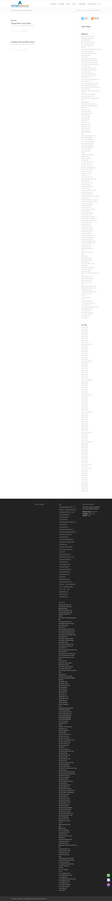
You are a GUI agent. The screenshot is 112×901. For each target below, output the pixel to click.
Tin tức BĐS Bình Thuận (87, 301)
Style (82, 284)
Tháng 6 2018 (84, 451)
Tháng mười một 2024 (86, 344)
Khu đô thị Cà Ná (85, 188)
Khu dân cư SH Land (86, 173)
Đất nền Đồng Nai (85, 119)
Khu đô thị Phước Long (86, 231)
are (74, 507)
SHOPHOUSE (84, 265)
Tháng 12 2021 (84, 393)
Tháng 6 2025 (84, 331)
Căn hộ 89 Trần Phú (63, 519)
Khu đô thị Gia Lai (85, 198)
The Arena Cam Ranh (86, 290)
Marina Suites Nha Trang (64, 579)
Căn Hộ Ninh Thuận (85, 72)
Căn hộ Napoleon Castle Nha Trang (89, 64)
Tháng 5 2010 (84, 488)
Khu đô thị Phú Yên (85, 224)
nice (60, 586)
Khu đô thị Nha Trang (86, 214)
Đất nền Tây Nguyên (86, 132)
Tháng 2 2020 (84, 426)
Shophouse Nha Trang (86, 276)
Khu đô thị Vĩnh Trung (86, 246)
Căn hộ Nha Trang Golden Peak (88, 70)
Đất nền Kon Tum (85, 122)
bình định (61, 509)
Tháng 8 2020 (84, 415)
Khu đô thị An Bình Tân (86, 177)
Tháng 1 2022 (84, 391)
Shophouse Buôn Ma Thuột (88, 267)
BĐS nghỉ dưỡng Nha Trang (87, 42)
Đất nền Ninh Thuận (86, 126)
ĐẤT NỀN (83, 107)
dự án (72, 556)
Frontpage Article (85, 151)
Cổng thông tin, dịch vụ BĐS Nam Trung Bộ (26, 898)
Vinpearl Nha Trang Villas (21, 23)
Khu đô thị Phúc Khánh (86, 226)
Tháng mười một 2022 (86, 380)
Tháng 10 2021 (84, 396)
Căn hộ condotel (63, 524)
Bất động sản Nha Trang (64, 512)
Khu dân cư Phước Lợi (86, 171)
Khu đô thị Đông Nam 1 (86, 192)
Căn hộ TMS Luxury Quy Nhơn (88, 94)
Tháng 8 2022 (84, 383)
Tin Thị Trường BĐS (86, 297)
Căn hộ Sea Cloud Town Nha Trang (89, 83)
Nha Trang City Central (70, 584)
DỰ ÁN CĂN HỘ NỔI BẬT (86, 137)
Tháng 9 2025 (84, 327)
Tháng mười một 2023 (86, 361)
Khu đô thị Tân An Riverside (88, 235)
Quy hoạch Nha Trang (86, 259)
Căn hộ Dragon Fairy (63, 527)
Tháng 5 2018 (84, 453)
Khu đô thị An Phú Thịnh (87, 183)
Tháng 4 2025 (84, 334)
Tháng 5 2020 (84, 421)
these (68, 589)
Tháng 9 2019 (84, 436)
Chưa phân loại (85, 102)
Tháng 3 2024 (84, 353)
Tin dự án (83, 295)
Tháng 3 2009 (84, 490)
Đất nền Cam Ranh (63, 594)
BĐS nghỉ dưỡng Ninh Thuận (88, 43)
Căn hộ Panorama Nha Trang (88, 75)
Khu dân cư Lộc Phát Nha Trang (89, 167)
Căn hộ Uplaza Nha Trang (87, 96)
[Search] (99, 4)
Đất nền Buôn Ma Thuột (87, 113)
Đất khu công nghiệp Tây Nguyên (89, 105)
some (60, 589)
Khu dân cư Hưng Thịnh (86, 166)
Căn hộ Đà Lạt (84, 57)
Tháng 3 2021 (84, 408)
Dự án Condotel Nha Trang (87, 141)
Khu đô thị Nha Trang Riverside (88, 220)
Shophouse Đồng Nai (86, 269)
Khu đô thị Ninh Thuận (86, 222)
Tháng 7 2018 (84, 449)
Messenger (108, 887)
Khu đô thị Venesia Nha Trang (88, 241)
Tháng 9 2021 (84, 398)
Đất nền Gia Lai (85, 121)
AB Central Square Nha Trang (65, 507)
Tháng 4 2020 (84, 423)
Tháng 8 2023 (84, 366)
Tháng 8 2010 (84, 487)
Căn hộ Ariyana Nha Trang (87, 51)
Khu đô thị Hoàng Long (86, 203)
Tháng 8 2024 (84, 350)
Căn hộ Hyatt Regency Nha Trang (89, 60)
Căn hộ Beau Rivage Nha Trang (88, 53)
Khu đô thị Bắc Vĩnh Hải (87, 186)
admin (32, 25)
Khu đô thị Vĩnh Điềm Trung (88, 243)
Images (83, 152)
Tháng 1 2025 (84, 340)
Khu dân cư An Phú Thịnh (87, 162)
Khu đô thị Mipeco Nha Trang (88, 209)
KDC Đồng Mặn (84, 160)
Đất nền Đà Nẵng (85, 115)
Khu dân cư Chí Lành (86, 164)
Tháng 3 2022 (84, 389)
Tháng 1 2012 (84, 477)
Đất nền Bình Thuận (86, 111)
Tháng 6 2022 (84, 385)
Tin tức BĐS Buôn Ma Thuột (88, 303)
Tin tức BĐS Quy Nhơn (86, 314)
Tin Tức (83, 299)
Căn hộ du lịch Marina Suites (65, 534)
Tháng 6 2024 (84, 351)
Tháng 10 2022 (84, 381)
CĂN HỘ (83, 47)
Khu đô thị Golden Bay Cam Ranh (89, 199)
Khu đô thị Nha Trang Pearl (87, 216)
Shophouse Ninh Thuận (87, 278)
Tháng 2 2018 (84, 458)
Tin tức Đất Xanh (85, 316)
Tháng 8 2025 (84, 329)
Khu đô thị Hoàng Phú (86, 205)
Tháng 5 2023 (84, 372)
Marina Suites (62, 576)
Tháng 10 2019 (84, 434)
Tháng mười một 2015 (86, 468)
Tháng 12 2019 (84, 430)
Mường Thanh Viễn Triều (87, 252)
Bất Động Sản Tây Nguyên (87, 38)
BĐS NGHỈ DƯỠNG (85, 40)
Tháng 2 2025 (84, 338)
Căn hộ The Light (85, 89)
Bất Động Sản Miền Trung (87, 36)
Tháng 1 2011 (84, 483)
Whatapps (108, 877)
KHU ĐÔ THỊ (84, 175)
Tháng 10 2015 (84, 470)
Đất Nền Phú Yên (85, 128)
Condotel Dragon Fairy (64, 514)
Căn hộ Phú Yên (85, 77)
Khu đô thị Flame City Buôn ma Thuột (90, 196)
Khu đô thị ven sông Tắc (87, 239)
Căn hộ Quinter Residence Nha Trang (90, 79)
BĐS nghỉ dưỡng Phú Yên (87, 45)
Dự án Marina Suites (86, 149)
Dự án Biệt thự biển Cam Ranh (88, 136)
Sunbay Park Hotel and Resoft (88, 286)
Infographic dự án (85, 156)
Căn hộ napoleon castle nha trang (66, 542)
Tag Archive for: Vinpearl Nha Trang (21, 10)
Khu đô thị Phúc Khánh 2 (87, 229)
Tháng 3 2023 (84, 376)
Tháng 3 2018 (84, 457)
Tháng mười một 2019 (86, 432)
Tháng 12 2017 (84, 462)
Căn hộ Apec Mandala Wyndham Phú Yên (91, 49)
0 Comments (21, 25)
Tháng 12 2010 (84, 485)
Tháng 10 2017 (84, 466)
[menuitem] (53, 4)
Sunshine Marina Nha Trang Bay (89, 288)
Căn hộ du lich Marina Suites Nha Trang (67, 532)
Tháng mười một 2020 (86, 411)
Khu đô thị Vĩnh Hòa (86, 245)
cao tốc (72, 512)
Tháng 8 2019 (84, 438)
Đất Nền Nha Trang (85, 124)
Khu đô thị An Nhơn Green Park (88, 179)
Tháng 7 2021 (84, 400)
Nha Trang (61, 584)
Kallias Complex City (86, 158)
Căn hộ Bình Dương (85, 55)
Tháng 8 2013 (84, 475)
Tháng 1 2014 (84, 472)
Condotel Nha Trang (63, 517)
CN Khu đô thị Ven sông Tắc (88, 104)
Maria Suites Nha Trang (64, 574)
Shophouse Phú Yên (86, 280)
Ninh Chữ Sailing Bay (86, 258)
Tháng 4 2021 (84, 406)
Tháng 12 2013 (84, 473)
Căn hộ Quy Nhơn (85, 81)
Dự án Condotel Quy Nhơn (87, 143)
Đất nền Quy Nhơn (85, 130)
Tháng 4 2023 (84, 374)
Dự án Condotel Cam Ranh (87, 139)
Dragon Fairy (62, 551)
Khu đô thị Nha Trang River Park (89, 218)
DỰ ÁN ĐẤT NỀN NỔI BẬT (87, 147)
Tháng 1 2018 (84, 460)
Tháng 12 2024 (84, 342)
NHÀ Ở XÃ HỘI (84, 256)
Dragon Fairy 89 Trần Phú (64, 554)
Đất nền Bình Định (85, 109)
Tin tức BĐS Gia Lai (86, 305)
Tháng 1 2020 (84, 428)
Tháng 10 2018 (84, 443)
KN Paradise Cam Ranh (87, 248)
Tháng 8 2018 (84, 447)
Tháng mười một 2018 (86, 442)
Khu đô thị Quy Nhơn (86, 233)
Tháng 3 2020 (84, 425)
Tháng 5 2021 (84, 404)
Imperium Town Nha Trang (87, 154)
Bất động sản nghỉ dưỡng (70, 509)
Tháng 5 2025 (84, 333)
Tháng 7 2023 (84, 368)
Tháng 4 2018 (84, 455)
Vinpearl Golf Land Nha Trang (22, 42)
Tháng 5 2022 (84, 387)
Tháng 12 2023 (84, 359)
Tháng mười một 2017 (86, 464)
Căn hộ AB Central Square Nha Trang (67, 522)
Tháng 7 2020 (84, 417)
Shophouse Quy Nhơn (86, 282)
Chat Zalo (108, 882)
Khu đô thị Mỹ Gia (85, 211)
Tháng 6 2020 (84, 419)
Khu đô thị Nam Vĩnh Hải (87, 213)
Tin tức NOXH (84, 318)
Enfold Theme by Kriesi (41, 898)
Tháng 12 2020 (84, 410)
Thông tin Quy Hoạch (86, 293)
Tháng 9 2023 (84, 364)
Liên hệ (83, 250)
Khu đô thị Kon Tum (86, 207)
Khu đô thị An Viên (85, 184)
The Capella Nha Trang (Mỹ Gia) (88, 291)
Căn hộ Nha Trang (85, 66)
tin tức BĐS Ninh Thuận (86, 308)
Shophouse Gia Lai (86, 271)
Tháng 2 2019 (84, 440)
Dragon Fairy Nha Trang (64, 556)
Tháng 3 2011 (84, 479)
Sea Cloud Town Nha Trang (87, 263)
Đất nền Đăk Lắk (85, 117)
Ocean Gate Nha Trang (68, 586)
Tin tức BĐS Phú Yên (86, 310)
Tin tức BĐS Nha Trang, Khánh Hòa (89, 307)
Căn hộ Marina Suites (63, 537)
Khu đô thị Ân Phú (85, 181)
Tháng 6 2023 (84, 370)
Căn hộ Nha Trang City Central (88, 68)
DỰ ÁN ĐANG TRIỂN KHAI (87, 145)
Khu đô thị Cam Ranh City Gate (88, 190)
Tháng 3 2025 (84, 336)
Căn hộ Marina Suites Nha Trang (89, 62)
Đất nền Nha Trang (63, 596)
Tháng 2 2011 (84, 481)
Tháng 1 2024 (84, 357)
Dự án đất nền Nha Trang (64, 564)
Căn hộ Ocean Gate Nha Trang (88, 74)
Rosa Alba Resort (85, 261)
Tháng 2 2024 (84, 355)
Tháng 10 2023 (84, 363)
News (82, 254)
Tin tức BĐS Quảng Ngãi (87, 312)
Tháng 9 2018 (84, 445)
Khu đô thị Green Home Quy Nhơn (89, 201)
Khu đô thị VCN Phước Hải (87, 237)
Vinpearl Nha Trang (63, 591)
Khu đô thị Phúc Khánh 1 (87, 228)
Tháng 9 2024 (84, 348)
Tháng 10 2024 (84, 346)
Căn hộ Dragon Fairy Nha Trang (89, 59)
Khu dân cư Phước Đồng (87, 169)
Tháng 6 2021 (84, 402)
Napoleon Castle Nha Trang (65, 581)
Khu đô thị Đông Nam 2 (87, 194)
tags (64, 589)
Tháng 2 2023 (84, 378)
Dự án (27, 25)
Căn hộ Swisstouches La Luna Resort (90, 87)
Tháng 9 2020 (84, 413)
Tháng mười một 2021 (86, 395)
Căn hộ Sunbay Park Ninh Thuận (89, 85)
